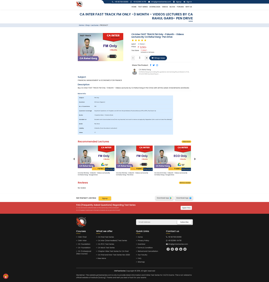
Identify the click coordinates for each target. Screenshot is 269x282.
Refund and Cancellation (147, 251)
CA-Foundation (83, 247)
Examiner (141, 244)
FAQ (139, 258)
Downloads (154, 7)
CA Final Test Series (105, 237)
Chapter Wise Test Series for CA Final (113, 251)
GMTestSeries (120, 271)
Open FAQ (186, 208)
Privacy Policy (143, 240)
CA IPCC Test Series (105, 244)
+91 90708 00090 (174, 237)
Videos (165, 7)
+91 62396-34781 (174, 240)
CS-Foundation (83, 244)
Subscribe (184, 222)
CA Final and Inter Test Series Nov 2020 (113, 255)
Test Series (143, 7)
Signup (105, 198)
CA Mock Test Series (106, 247)
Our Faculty (142, 255)
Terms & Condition (145, 247)
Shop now (109, 169)
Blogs (172, 7)
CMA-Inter (82, 240)
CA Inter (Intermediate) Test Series (112, 240)
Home (134, 7)
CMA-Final (81, 237)
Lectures (94, 25)
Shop (87, 25)
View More (101, 258)
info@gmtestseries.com (178, 244)
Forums (180, 7)
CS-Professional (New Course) (83, 252)
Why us (188, 7)
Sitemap (141, 262)
